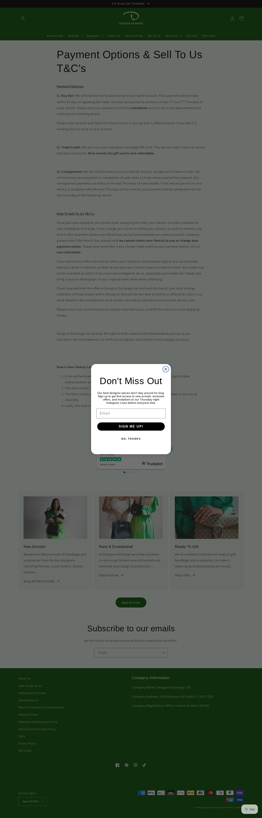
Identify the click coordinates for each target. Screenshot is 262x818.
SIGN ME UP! (131, 426)
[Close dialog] (166, 369)
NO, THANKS (131, 438)
